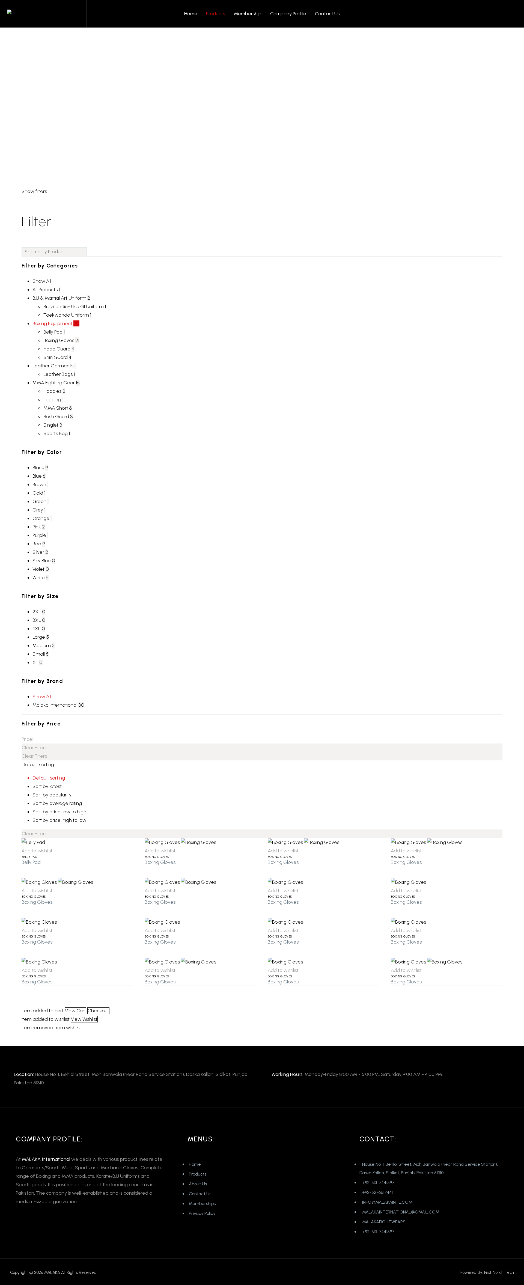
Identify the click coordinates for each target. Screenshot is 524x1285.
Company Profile (288, 14)
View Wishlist (84, 1019)
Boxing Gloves (157, 857)
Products (215, 14)
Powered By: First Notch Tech (487, 1272)
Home (190, 14)
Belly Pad (29, 857)
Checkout (98, 1011)
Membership (247, 14)
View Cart (75, 1011)
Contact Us (327, 14)
